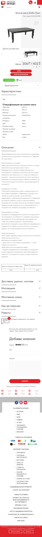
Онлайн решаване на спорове (22, 474)
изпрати (25, 381)
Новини (19, 420)
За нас (19, 422)
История (20, 411)
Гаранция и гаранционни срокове (22, 427)
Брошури (20, 432)
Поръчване (21, 452)
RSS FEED (21, 521)
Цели (18, 417)
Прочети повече (15, 531)
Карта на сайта (21, 517)
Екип (18, 414)
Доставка (20, 460)
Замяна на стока (23, 479)
